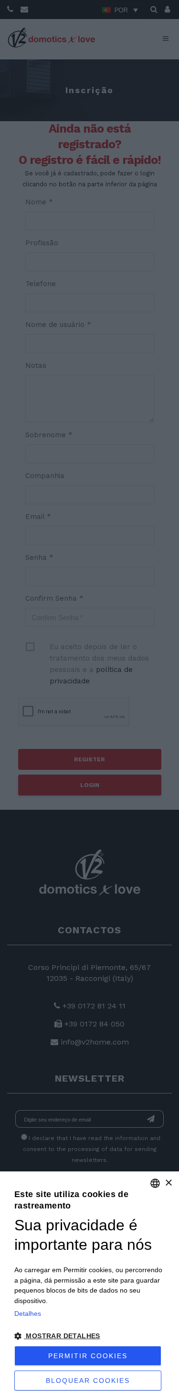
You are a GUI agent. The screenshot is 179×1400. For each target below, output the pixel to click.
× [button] (168, 1183)
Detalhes (27, 1313)
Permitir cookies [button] (87, 1356)
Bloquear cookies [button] (88, 1380)
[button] (89, 1336)
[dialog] (89, 1285)
